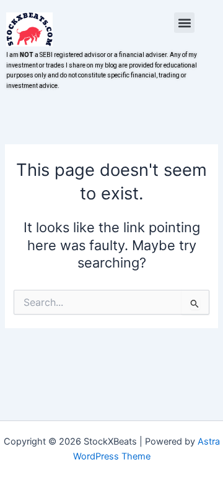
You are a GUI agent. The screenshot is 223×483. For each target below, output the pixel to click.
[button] (184, 22)
